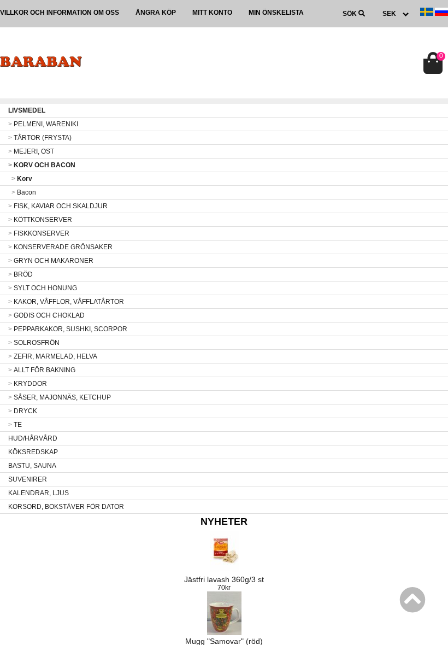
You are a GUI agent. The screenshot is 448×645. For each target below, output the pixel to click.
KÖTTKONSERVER (40, 220)
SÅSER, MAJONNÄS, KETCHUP (59, 397)
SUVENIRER (27, 479)
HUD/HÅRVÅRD (32, 438)
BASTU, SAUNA (32, 466)
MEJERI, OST (31, 151)
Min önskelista (276, 12)
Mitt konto (212, 12)
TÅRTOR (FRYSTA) (40, 138)
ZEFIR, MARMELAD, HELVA (52, 356)
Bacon (23, 192)
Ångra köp (155, 12)
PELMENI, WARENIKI (43, 124)
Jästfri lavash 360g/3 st (224, 579)
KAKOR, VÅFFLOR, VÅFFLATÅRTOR (66, 302)
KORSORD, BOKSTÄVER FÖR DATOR (66, 507)
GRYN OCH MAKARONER (50, 261)
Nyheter (224, 521)
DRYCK (22, 411)
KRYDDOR (27, 384)
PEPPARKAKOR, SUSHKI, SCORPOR (67, 329)
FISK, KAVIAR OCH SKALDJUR (58, 206)
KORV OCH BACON (41, 165)
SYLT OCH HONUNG (42, 288)
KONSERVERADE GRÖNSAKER (60, 247)
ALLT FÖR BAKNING (41, 370)
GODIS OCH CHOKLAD (46, 315)
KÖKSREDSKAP (33, 452)
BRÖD (20, 274)
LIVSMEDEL (26, 110)
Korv (21, 179)
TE (15, 425)
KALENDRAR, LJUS (38, 493)
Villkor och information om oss (59, 12)
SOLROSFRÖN (34, 343)
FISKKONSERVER (38, 233)
